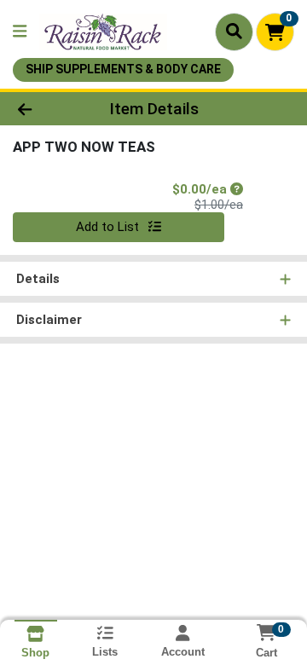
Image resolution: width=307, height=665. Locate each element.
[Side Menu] (19, 32)
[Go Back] (48, 108)
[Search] (234, 31)
